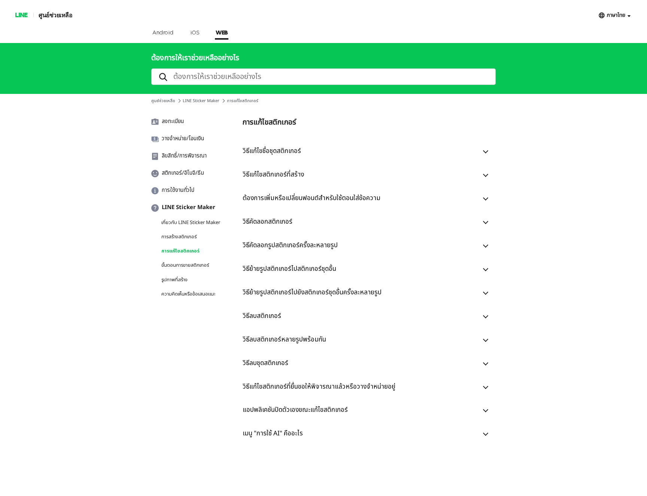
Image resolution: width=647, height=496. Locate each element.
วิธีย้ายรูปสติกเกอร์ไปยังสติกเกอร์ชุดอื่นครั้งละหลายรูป (312, 292)
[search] (323, 76)
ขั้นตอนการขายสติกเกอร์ (185, 265)
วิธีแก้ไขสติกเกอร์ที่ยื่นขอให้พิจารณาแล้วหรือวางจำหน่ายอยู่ (319, 387)
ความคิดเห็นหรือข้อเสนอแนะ (188, 294)
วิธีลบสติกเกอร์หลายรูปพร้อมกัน (284, 340)
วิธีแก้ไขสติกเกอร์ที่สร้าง (273, 175)
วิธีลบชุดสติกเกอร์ (265, 363)
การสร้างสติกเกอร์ (179, 236)
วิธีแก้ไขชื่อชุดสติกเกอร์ (272, 151)
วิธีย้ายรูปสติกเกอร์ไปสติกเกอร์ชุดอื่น (289, 269)
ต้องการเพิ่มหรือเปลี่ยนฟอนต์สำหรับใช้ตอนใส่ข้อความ (311, 198)
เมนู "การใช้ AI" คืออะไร (273, 433)
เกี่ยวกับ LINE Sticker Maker (190, 222)
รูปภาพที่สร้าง (174, 279)
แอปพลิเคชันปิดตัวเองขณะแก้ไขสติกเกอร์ (295, 410)
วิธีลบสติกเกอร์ (262, 316)
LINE (21, 15)
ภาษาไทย (616, 15)
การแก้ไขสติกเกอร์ (180, 251)
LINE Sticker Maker (201, 101)
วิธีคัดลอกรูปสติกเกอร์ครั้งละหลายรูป (290, 245)
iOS (195, 33)
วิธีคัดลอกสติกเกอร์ (267, 222)
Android (163, 33)
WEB (222, 33)
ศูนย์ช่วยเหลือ (55, 15)
